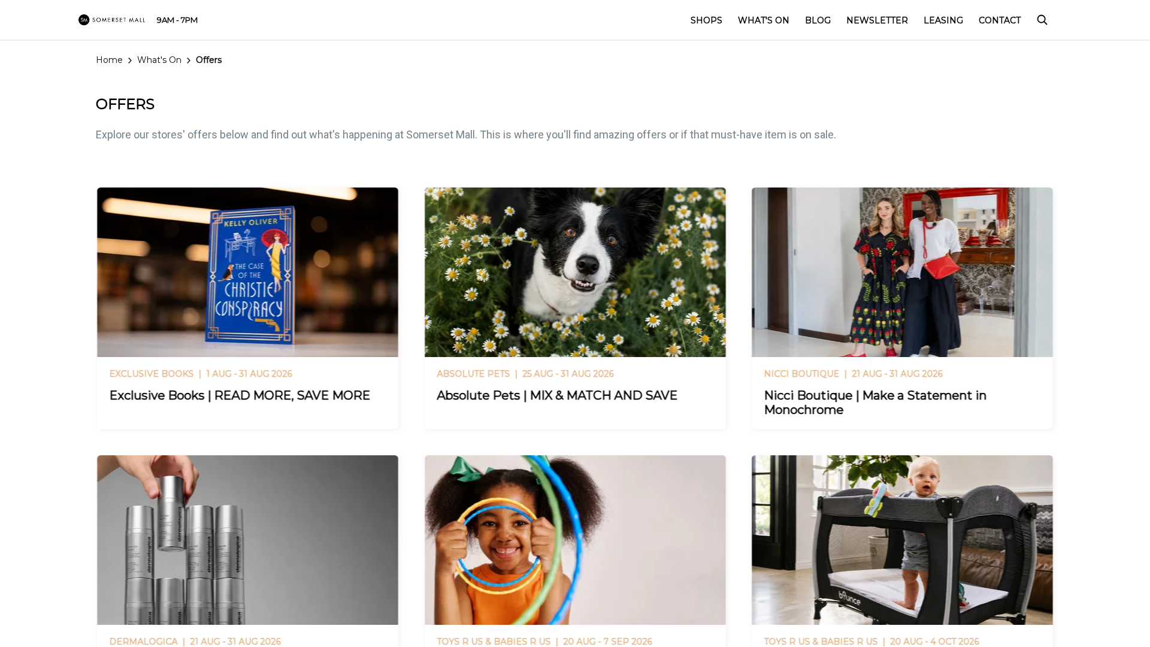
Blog (818, 20)
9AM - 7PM (177, 20)
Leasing (943, 20)
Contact (1000, 20)
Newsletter (877, 20)
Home (109, 60)
